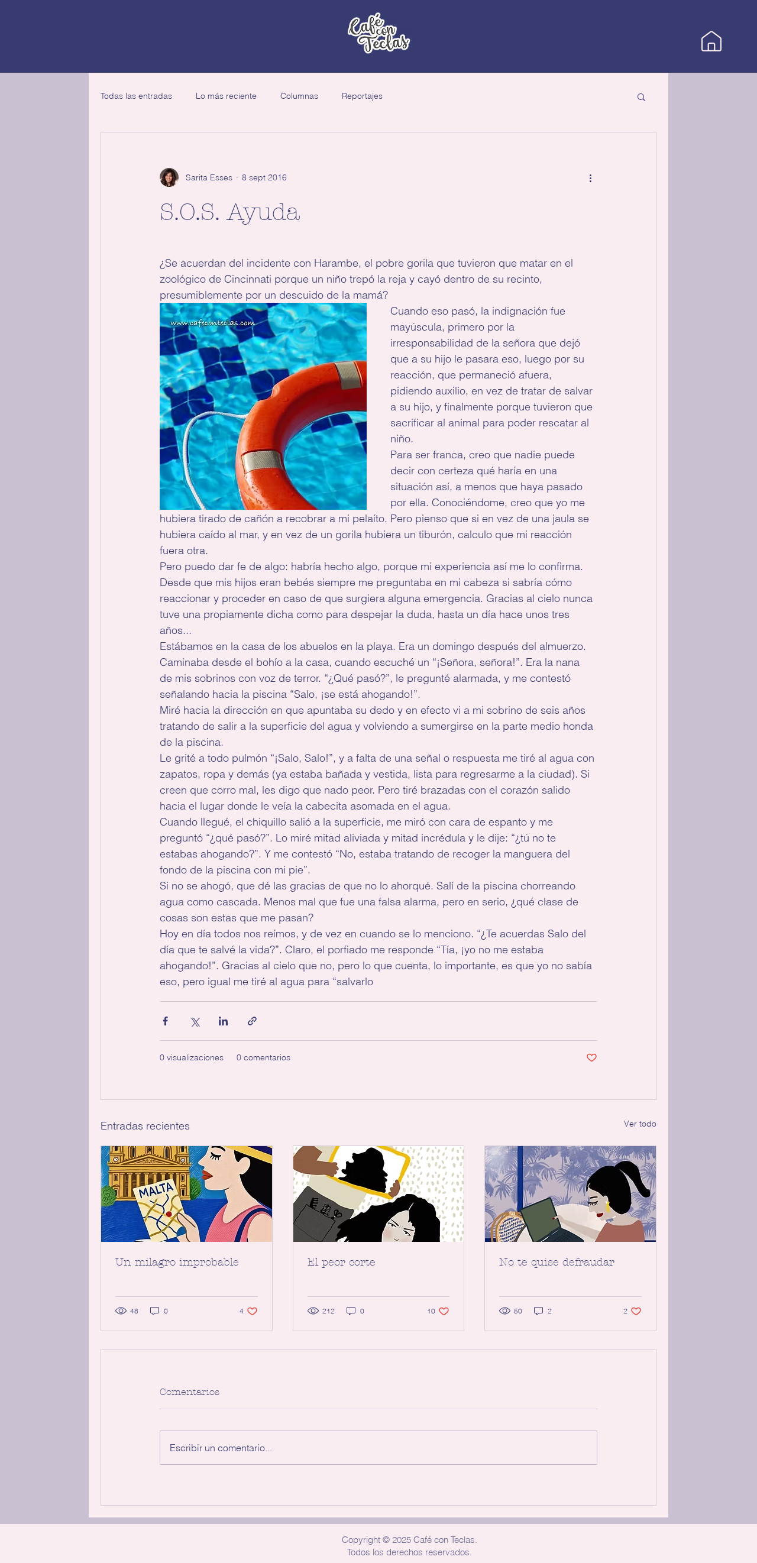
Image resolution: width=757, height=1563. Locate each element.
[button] (641, 96)
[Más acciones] (590, 177)
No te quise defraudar (556, 1262)
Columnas (299, 95)
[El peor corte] (378, 1194)
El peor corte (342, 1262)
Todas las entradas (136, 95)
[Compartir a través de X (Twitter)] (194, 1021)
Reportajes (362, 95)
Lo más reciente (226, 95)
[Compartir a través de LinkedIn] (223, 1021)
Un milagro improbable (177, 1262)
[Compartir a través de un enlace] (252, 1021)
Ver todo (640, 1123)
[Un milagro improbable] (186, 1194)
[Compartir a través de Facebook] (165, 1021)
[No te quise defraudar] (570, 1194)
